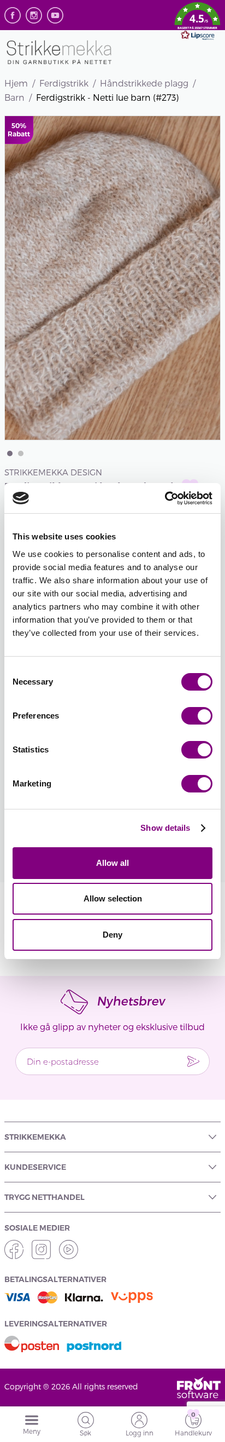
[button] (197, 23)
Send (193, 1061)
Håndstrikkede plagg (144, 83)
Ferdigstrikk (63, 83)
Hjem (16, 83)
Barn (14, 97)
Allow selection (113, 898)
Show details (165, 827)
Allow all (112, 863)
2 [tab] (20, 453)
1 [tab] (10, 453)
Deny (112, 934)
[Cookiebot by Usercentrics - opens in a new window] (164, 498)
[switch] (196, 716)
